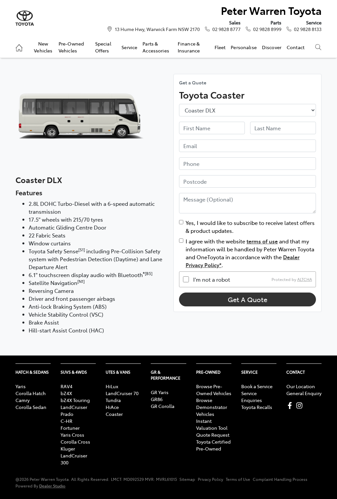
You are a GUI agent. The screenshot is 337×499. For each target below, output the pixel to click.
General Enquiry (304, 393)
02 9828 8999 (267, 29)
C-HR (66, 421)
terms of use (262, 241)
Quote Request (212, 434)
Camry (22, 400)
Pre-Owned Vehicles (71, 46)
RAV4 (66, 386)
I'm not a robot (211, 279)
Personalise (244, 47)
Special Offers (103, 46)
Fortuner (70, 427)
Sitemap (187, 479)
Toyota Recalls (256, 407)
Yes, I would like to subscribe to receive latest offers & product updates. (250, 226)
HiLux (112, 386)
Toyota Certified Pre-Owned (213, 445)
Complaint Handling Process (280, 479)
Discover (271, 47)
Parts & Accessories (156, 46)
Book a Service (256, 386)
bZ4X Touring (75, 400)
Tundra (113, 400)
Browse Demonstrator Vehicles (211, 407)
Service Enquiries (251, 396)
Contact (295, 47)
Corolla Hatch (30, 393)
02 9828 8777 (226, 29)
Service (129, 47)
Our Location (300, 386)
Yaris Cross (72, 434)
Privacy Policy (210, 479)
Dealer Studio (52, 485)
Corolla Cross (75, 441)
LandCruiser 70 (122, 393)
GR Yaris (159, 392)
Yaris (20, 386)
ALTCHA (304, 279)
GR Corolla (162, 406)
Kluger (68, 448)
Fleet (220, 47)
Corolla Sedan (30, 407)
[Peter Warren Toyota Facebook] (291, 405)
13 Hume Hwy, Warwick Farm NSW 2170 (157, 29)
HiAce (112, 407)
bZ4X (66, 393)
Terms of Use (238, 479)
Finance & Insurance (189, 46)
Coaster (114, 414)
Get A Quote (247, 299)
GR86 (157, 399)
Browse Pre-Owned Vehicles (213, 389)
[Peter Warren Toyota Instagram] (300, 405)
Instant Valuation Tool (211, 424)
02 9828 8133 (308, 29)
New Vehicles (43, 46)
